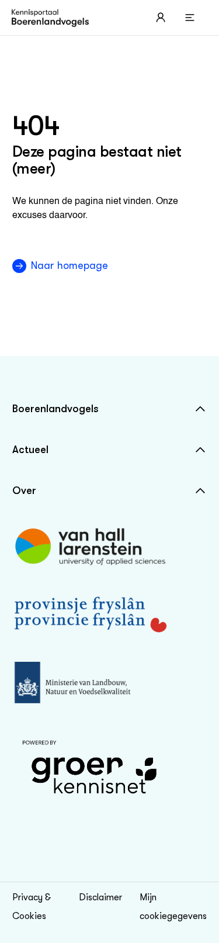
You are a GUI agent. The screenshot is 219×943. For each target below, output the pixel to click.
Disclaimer (100, 897)
